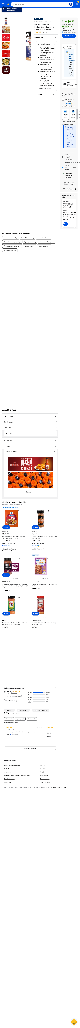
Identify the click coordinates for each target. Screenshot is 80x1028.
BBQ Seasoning (44, 775)
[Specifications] (56, 422)
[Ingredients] (55, 37)
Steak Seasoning (45, 779)
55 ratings (48, 32)
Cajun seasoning (45, 782)
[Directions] (56, 427)
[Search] (70, 4)
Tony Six (42, 768)
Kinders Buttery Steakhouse (12, 765)
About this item (9, 410)
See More (29, 492)
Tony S (42, 772)
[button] (24, 46)
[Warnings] (56, 446)
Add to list (70, 189)
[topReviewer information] (19, 734)
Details (74, 167)
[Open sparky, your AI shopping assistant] (74, 1022)
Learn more (68, 177)
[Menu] (3, 4)
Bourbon (6, 768)
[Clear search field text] (68, 4)
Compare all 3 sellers (70, 195)
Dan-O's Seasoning (9, 779)
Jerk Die (42, 765)
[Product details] (56, 416)
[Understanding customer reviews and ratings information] (22, 696)
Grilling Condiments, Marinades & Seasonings (17, 775)
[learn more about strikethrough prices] (66, 24)
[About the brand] (54, 451)
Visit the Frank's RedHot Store (42, 22)
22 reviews (14, 693)
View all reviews (10, 701)
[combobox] (42, 4)
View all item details (45, 88)
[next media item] (27, 44)
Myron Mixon (8, 772)
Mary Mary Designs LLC (69, 212)
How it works (71, 74)
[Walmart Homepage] (7, 4)
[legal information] (73, 29)
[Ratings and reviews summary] (56, 687)
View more (29, 631)
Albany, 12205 (71, 121)
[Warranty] (54, 433)
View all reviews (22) (30, 748)
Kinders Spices (8, 782)
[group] (42, 32)
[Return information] (74, 32)
